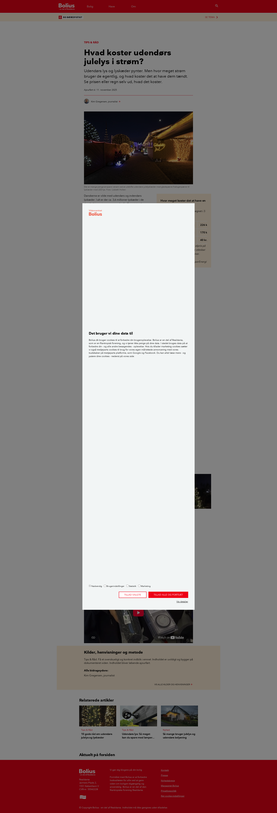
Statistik (132, 586)
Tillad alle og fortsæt (168, 594)
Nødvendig (96, 586)
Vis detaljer (182, 601)
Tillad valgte (132, 594)
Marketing (145, 586)
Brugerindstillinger (115, 586)
